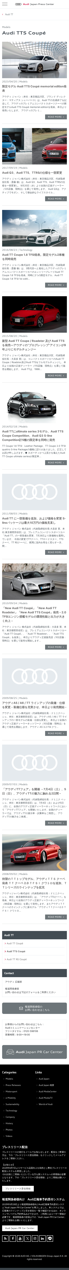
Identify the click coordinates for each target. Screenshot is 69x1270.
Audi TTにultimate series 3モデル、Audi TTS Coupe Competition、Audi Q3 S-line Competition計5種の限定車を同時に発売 (32, 436)
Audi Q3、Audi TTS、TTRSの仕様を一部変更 (32, 172)
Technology (11, 1110)
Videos (9, 1136)
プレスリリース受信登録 (18, 1188)
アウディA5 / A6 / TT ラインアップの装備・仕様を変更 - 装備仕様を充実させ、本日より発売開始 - (34, 705)
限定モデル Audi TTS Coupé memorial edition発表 (34, 88)
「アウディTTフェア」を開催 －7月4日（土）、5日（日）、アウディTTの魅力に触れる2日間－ (34, 791)
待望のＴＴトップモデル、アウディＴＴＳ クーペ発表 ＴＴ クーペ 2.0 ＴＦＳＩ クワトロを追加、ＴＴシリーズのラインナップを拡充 (34, 883)
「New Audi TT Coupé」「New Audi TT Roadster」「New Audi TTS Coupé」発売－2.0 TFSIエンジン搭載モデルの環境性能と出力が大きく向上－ (34, 614)
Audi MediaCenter (48, 1091)
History (9, 1123)
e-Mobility (11, 1098)
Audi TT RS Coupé (17, 959)
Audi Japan (44, 1078)
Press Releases (13, 1085)
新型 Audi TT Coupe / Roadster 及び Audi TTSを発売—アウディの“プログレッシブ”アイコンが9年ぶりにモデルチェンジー (34, 345)
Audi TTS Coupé (16, 951)
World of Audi (46, 1104)
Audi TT (9, 14)
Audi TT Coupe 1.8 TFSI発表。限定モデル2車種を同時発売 (33, 257)
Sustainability (12, 1104)
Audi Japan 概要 (46, 1085)
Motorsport (11, 1091)
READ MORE (55, 116)
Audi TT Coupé (15, 943)
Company (10, 1117)
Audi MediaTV (46, 1098)
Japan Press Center (38, 4)
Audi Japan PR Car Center (19, 1228)
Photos (9, 1129)
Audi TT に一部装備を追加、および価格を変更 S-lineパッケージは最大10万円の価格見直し (34, 520)
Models (9, 1078)
